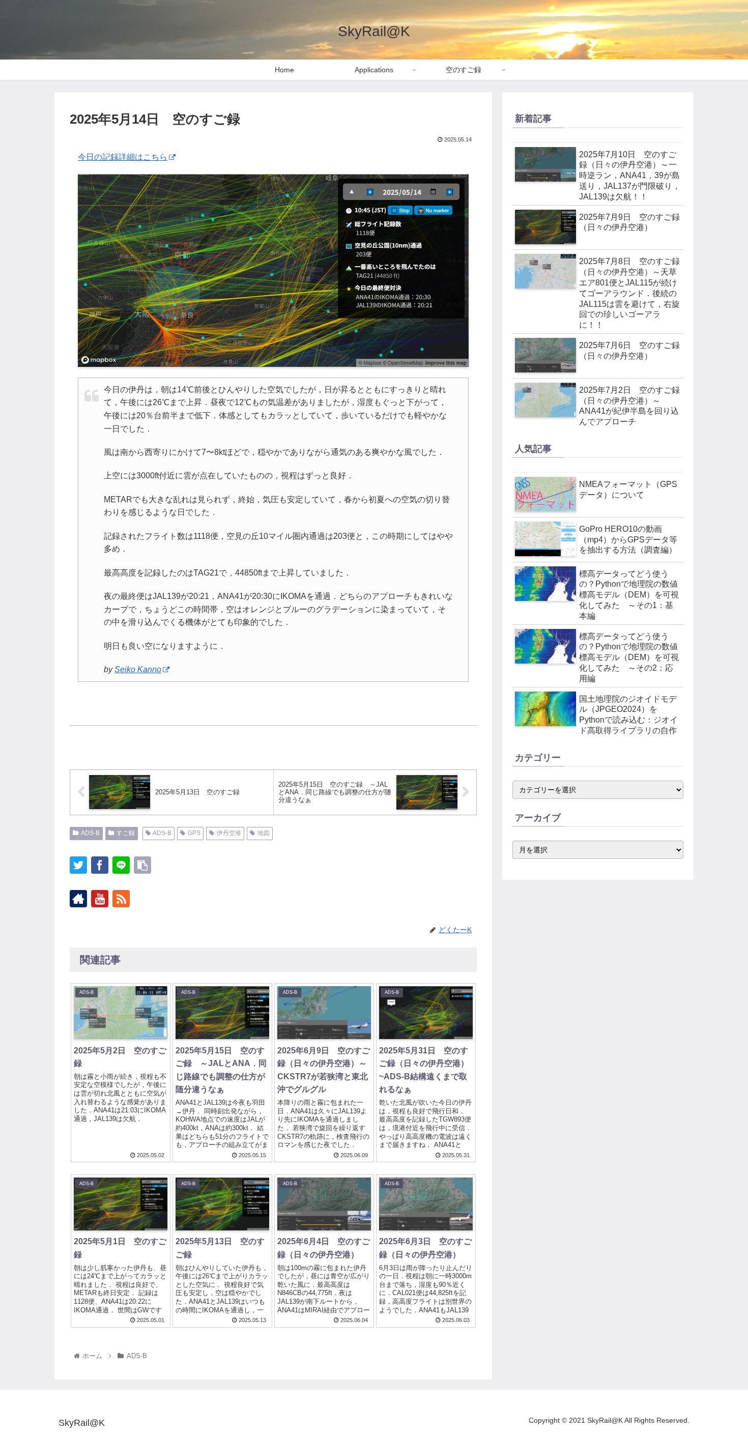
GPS (194, 833)
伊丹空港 (229, 833)
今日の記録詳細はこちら (122, 157)
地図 (263, 833)
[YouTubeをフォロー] (99, 898)
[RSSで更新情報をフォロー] (121, 898)
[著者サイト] (78, 898)
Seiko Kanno (137, 669)
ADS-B (90, 833)
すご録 (126, 833)
